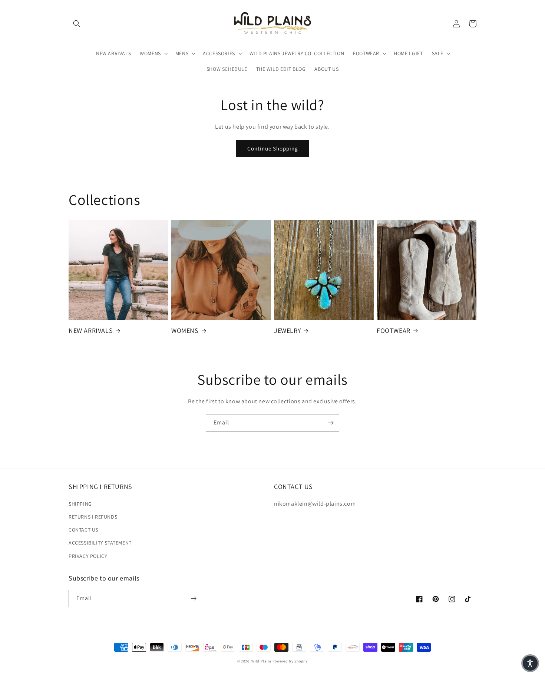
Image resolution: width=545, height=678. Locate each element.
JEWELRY (287, 330)
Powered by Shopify (290, 661)
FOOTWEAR (393, 330)
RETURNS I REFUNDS (93, 516)
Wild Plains (261, 661)
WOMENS (185, 330)
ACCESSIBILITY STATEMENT (100, 542)
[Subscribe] (331, 422)
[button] (77, 24)
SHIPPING (80, 503)
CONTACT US (83, 529)
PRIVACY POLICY (88, 556)
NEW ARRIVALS (91, 330)
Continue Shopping (272, 148)
